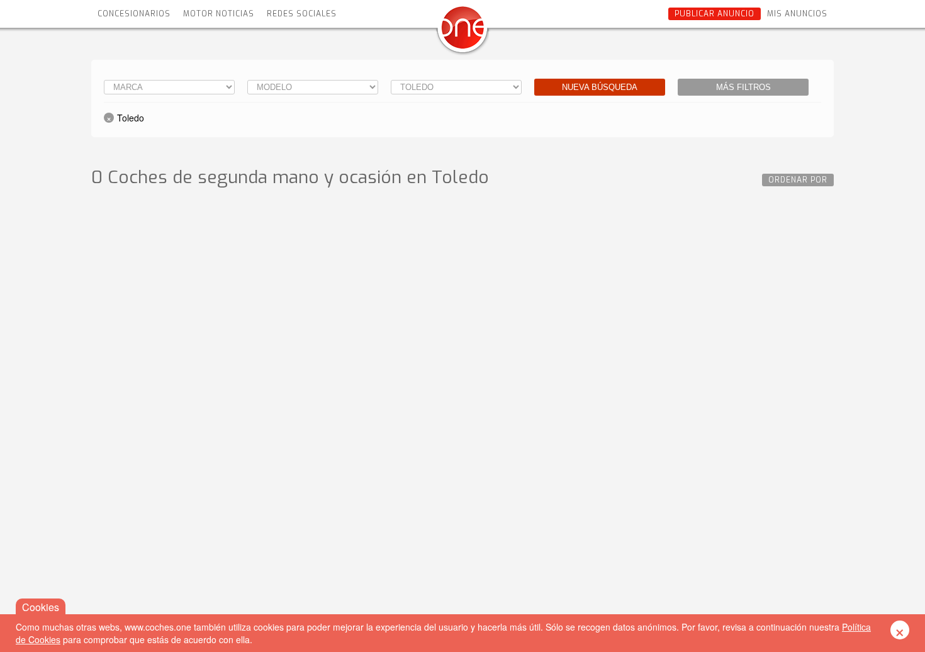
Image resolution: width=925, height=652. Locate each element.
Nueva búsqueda (599, 87)
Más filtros (743, 87)
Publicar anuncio (714, 14)
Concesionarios (134, 14)
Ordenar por (797, 180)
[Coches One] (462, 32)
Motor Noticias (218, 14)
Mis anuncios (797, 14)
